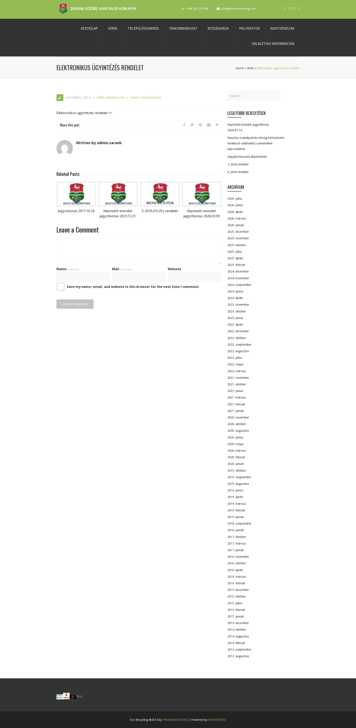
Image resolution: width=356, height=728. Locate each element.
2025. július (234, 252)
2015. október (236, 596)
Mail (121, 269)
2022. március (236, 371)
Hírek (112, 28)
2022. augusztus (238, 351)
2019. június (235, 490)
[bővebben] (79, 698)
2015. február (236, 610)
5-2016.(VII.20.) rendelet (160, 211)
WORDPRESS (217, 720)
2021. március (236, 397)
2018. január (235, 530)
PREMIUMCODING (175, 720)
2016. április (235, 570)
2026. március (236, 218)
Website (174, 269)
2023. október (236, 311)
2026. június (235, 205)
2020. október (236, 424)
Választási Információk (273, 43)
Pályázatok (249, 28)
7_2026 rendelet (238, 164)
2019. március (236, 504)
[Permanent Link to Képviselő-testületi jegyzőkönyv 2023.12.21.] (118, 205)
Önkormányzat (183, 28)
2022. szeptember (239, 344)
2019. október (236, 470)
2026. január (235, 225)
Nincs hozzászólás (146, 97)
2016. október (236, 563)
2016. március (236, 576)
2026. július (234, 198)
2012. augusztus (238, 656)
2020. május (235, 444)
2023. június (235, 318)
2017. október (236, 537)
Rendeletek (115, 97)
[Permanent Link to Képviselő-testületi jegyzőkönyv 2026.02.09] (201, 205)
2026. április (235, 212)
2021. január (235, 411)
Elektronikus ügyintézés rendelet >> (84, 113)
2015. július (234, 603)
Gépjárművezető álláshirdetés (247, 157)
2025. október (236, 245)
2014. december (238, 623)
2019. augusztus (238, 484)
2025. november (238, 238)
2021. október (236, 384)
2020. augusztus (238, 430)
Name (67, 269)
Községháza (218, 28)
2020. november (238, 417)
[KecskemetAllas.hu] (66, 698)
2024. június (235, 291)
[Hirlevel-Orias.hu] (73, 698)
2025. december (238, 232)
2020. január (235, 464)
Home (239, 68)
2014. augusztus (238, 636)
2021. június (235, 391)
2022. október (236, 338)
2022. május (235, 364)
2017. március (236, 543)
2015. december (238, 590)
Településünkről (143, 28)
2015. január (235, 616)
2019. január (235, 517)
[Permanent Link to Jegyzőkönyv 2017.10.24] (76, 205)
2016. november (238, 557)
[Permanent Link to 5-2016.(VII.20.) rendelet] (160, 205)
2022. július (234, 358)
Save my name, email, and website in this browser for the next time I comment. (133, 286)
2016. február (236, 583)
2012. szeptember (239, 649)
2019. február (236, 510)
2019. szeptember (239, 477)
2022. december (238, 331)
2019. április (235, 497)
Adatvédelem (282, 28)
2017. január (235, 550)
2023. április (235, 324)
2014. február (236, 643)
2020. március (236, 450)
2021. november (238, 378)
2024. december (238, 271)
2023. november (238, 304)
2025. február (236, 265)
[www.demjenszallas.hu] (59, 698)
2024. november (238, 278)
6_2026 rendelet (238, 172)
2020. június (235, 437)
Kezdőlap (89, 28)
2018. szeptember (239, 523)
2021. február (236, 404)
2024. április (235, 298)
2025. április (235, 258)
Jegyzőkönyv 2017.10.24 (76, 211)
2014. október (236, 629)
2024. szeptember (239, 285)
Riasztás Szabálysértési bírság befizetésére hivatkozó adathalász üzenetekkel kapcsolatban (256, 143)
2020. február (236, 457)
